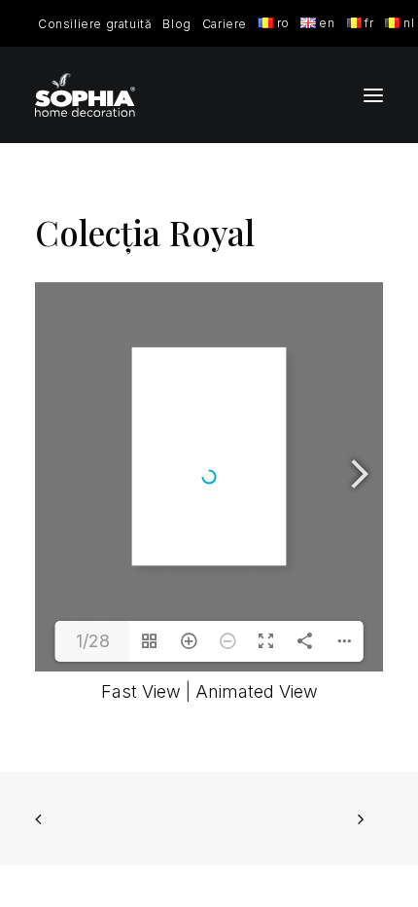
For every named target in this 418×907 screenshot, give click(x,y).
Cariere (224, 24)
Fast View (141, 691)
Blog (176, 24)
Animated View (256, 691)
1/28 (93, 641)
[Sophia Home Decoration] (85, 95)
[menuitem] (95, 24)
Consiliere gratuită (95, 24)
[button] (373, 95)
